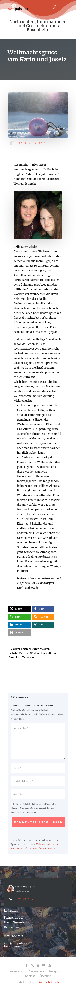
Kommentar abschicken (38, 822)
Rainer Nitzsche (49, 982)
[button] (19, 609)
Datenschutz (36, 971)
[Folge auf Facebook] (27, 965)
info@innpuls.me (16, 943)
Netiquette (55, 971)
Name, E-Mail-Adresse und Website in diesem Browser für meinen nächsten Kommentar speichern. (35, 808)
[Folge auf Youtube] (43, 965)
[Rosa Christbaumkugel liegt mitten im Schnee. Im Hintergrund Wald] (38, 136)
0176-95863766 (25, 898)
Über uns (45, 976)
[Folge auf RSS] (49, 965)
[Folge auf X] (32, 965)
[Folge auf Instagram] (38, 965)
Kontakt (30, 976)
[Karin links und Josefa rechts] (38, 238)
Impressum (12, 946)
